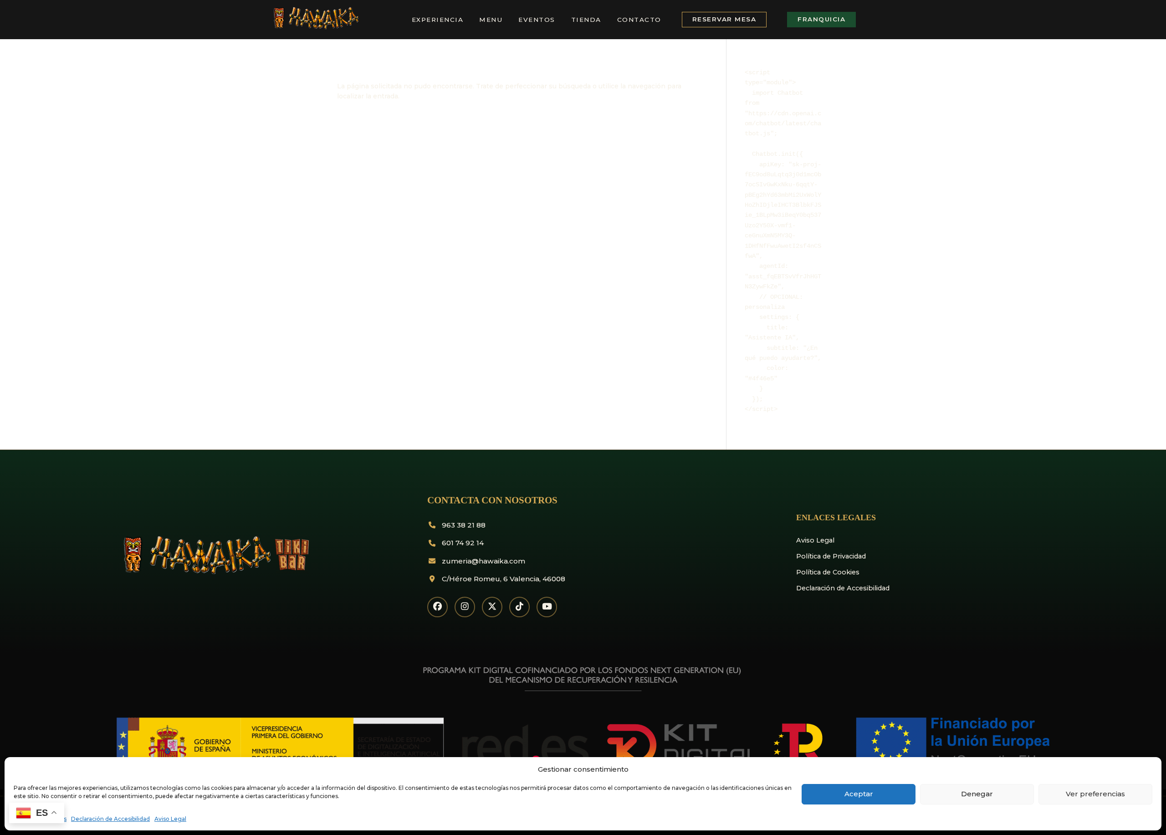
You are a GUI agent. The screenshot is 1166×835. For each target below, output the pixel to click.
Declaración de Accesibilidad (110, 818)
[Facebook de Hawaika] (437, 607)
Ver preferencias (1095, 793)
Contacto (639, 19)
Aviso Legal (170, 818)
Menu (490, 19)
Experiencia (438, 19)
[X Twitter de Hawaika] (492, 607)
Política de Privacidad (831, 556)
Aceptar (858, 793)
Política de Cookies (827, 572)
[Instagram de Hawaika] (465, 607)
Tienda (586, 19)
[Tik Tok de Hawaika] (519, 607)
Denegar (977, 793)
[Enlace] (315, 27)
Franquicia (821, 19)
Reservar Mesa (724, 19)
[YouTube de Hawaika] (547, 607)
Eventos (536, 19)
